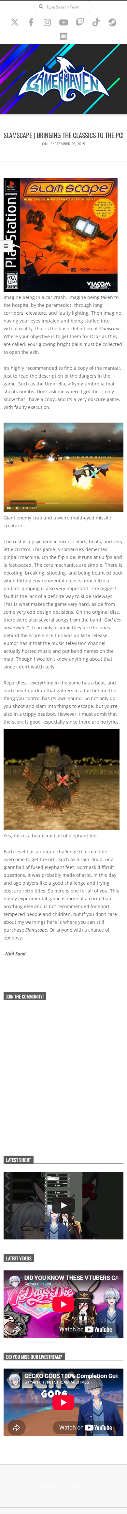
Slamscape (109, 328)
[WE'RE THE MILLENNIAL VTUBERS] (63, 1205)
